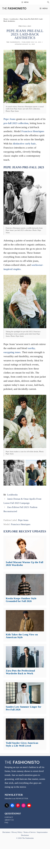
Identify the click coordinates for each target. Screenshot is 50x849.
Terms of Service (29, 832)
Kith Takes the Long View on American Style (22, 636)
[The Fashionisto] (14, 8)
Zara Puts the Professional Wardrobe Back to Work (20, 672)
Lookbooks (14, 19)
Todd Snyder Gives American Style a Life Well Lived (22, 744)
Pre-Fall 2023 (25, 26)
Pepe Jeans (9, 119)
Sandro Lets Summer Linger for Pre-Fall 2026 (23, 708)
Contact (9, 817)
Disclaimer (6, 832)
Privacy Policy (17, 832)
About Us (9, 820)
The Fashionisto (13, 42)
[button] (48, 2)
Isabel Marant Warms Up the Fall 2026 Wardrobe (24, 563)
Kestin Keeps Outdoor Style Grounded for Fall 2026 (21, 600)
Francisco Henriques (32, 131)
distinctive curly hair (24, 143)
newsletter (22, 798)
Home (5, 19)
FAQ (6, 822)
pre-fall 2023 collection (15, 123)
